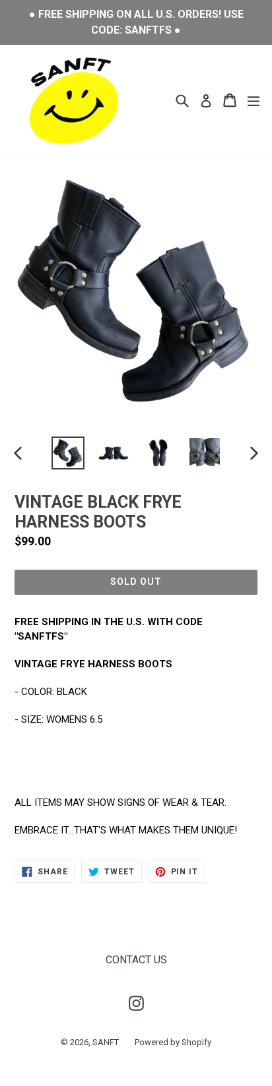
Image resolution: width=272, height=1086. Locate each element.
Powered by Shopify (173, 1042)
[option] (67, 453)
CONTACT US (136, 959)
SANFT (105, 1042)
